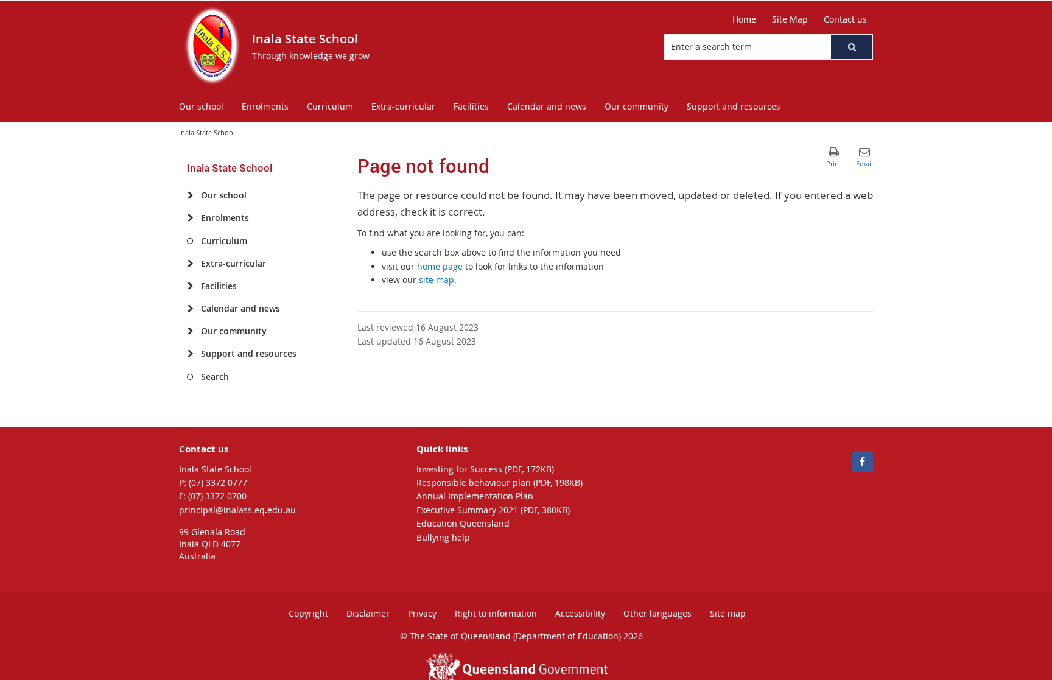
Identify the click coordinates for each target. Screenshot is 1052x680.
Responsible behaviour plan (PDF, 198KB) (499, 482)
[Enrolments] (190, 218)
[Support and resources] (190, 354)
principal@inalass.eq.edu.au (237, 510)
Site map (728, 613)
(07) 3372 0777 (218, 482)
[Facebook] (862, 461)
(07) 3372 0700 (217, 496)
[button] (851, 47)
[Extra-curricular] (190, 264)
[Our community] (190, 331)
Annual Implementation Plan (474, 496)
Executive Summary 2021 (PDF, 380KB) (493, 510)
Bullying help (443, 537)
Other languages (657, 613)
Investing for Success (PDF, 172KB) (485, 469)
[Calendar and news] (190, 309)
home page (440, 266)
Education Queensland (463, 523)
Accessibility (580, 613)
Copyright (308, 613)
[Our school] (190, 195)
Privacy (422, 613)
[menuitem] (201, 107)
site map (436, 280)
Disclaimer (368, 613)
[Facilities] (190, 286)
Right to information (496, 613)
